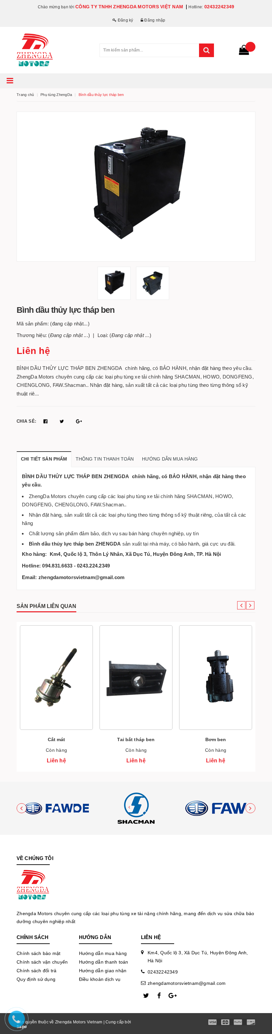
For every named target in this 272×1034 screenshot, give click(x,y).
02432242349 (219, 6)
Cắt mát (56, 739)
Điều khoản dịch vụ (100, 979)
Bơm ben (215, 739)
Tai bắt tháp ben (136, 739)
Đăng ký (125, 20)
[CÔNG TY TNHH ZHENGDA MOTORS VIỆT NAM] (56, 808)
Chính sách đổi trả (37, 970)
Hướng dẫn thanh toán (103, 962)
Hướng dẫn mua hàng (103, 953)
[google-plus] (172, 996)
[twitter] (146, 996)
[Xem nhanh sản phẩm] (56, 696)
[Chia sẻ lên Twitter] (62, 421)
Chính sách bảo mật (39, 953)
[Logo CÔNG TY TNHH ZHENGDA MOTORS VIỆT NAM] (53, 50)
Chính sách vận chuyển (42, 962)
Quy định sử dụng (36, 979)
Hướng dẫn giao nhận (103, 970)
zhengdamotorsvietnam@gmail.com (187, 983)
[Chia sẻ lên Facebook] (46, 421)
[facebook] (159, 996)
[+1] (79, 421)
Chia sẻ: (26, 421)
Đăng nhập (154, 20)
